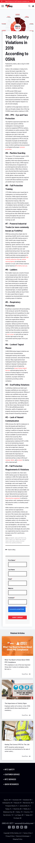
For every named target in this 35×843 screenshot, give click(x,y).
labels (12, 460)
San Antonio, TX (8, 815)
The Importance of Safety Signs (16, 703)
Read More (25, 674)
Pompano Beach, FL (12, 806)
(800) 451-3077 (7, 823)
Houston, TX (28, 812)
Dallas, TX (19, 812)
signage (7, 460)
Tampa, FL (8, 809)
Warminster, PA (28, 803)
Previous (1, 1)
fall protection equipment (12, 498)
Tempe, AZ (28, 815)
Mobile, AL (27, 809)
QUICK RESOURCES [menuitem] (12, 784)
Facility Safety (9, 539)
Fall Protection (17, 539)
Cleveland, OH (27, 800)
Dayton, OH (7, 800)
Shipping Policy (17, 839)
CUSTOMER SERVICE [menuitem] (12, 774)
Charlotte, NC (17, 809)
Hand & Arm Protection (20, 538)
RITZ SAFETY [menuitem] (9, 769)
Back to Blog (11, 549)
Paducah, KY (17, 803)
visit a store (10, 334)
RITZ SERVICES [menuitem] (10, 779)
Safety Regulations (14, 541)
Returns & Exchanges (22, 836)
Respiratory (11, 538)
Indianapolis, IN (7, 803)
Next (33, 1)
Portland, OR (17, 818)
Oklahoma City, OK (8, 812)
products (19, 460)
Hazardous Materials (16, 542)
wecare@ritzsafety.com (24, 823)
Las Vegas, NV (19, 815)
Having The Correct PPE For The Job (17, 744)
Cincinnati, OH (16, 800)
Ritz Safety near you (21, 266)
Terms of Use (27, 833)
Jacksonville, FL (25, 806)
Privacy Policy (10, 836)
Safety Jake (16, 64)
